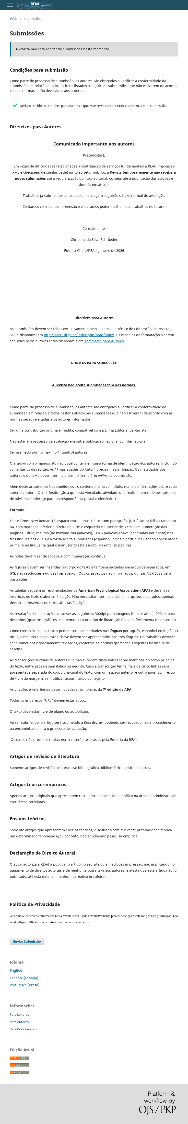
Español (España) (24, 978)
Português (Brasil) (24, 985)
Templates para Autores (104, 341)
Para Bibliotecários (23, 1029)
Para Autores (19, 1022)
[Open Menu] (10, 5)
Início (14, 18)
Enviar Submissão (27, 941)
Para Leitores (19, 1014)
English (16, 970)
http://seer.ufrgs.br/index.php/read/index (79, 335)
